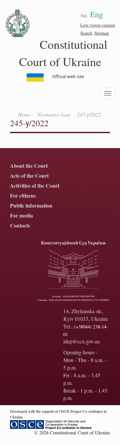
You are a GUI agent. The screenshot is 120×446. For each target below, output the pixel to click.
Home (24, 114)
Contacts (20, 225)
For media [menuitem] (21, 215)
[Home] (17, 23)
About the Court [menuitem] (29, 165)
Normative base (54, 114)
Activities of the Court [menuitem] (34, 185)
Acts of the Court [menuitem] (29, 175)
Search (86, 33)
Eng (96, 14)
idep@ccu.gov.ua (81, 341)
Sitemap (101, 33)
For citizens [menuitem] (23, 195)
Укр (83, 15)
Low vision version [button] (97, 25)
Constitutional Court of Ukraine (63, 52)
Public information (31, 205)
